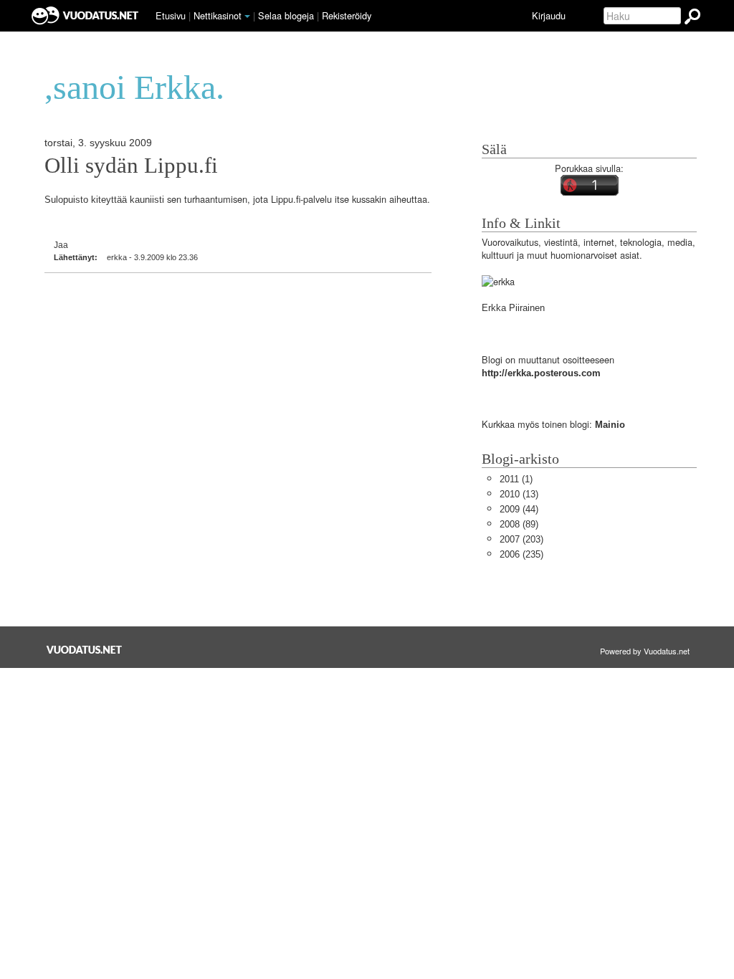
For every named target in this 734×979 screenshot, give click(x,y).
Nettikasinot (218, 15)
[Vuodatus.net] (84, 649)
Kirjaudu (549, 15)
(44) (519, 509)
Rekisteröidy (346, 15)
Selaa (286, 15)
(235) (521, 554)
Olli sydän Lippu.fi (131, 166)
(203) (521, 539)
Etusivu (171, 15)
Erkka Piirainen (513, 307)
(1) (516, 479)
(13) (519, 494)
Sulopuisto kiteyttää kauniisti (104, 199)
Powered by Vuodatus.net (645, 650)
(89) (519, 524)
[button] (247, 16)
